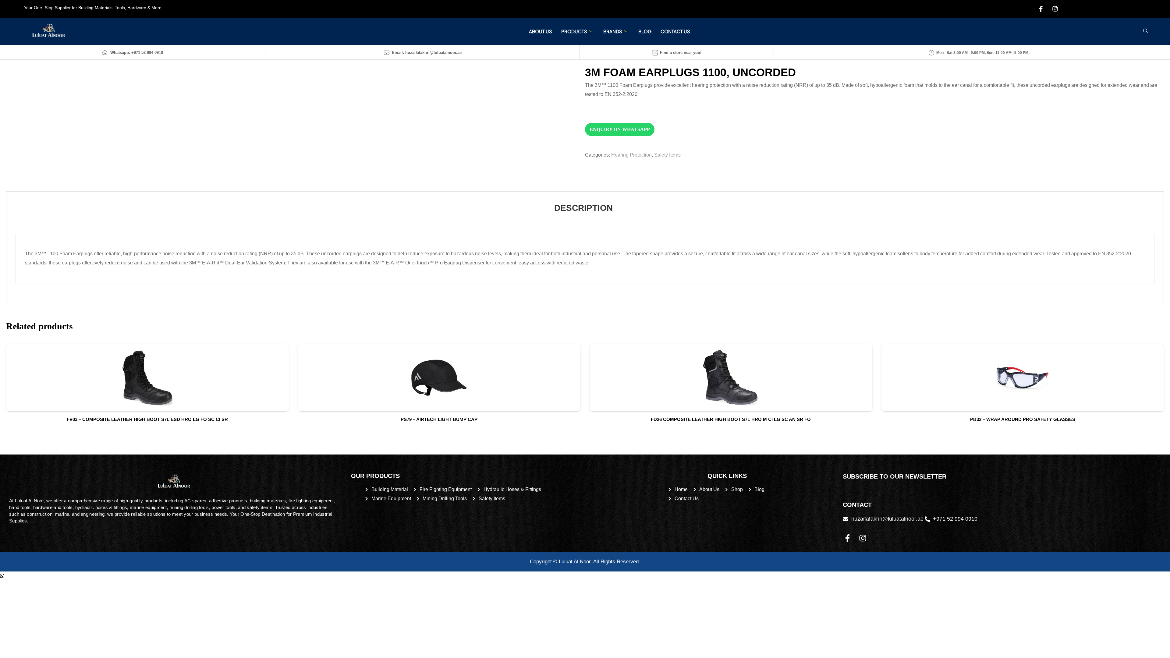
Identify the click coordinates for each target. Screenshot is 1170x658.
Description (583, 208)
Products (574, 31)
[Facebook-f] (847, 538)
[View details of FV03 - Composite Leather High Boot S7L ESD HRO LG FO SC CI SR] (147, 377)
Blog (644, 31)
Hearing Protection (631, 154)
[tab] (583, 208)
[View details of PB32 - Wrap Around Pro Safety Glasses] (1022, 377)
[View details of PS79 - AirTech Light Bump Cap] (439, 377)
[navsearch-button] (1145, 31)
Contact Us (675, 31)
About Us (540, 31)
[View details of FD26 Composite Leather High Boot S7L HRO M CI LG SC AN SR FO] (731, 377)
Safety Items (667, 154)
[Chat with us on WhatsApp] (2, 575)
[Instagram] (862, 538)
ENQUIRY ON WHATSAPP (620, 129)
